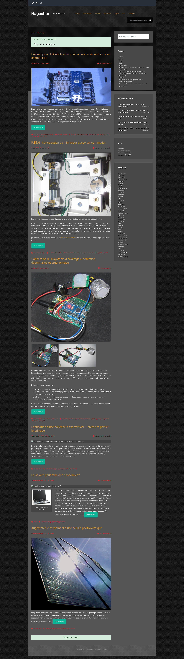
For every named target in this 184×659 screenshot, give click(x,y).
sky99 (47, 63)
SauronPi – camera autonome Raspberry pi (132, 73)
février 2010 (121, 248)
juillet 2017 (121, 182)
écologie (48, 628)
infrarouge (96, 134)
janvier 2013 (121, 234)
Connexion (121, 148)
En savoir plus (38, 127)
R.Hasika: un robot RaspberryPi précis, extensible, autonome (131, 81)
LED (108, 134)
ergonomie (106, 419)
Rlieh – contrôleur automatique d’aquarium (132, 71)
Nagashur (40, 13)
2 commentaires (106, 268)
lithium (102, 253)
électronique (49, 134)
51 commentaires (105, 63)
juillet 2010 (121, 246)
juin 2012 (120, 242)
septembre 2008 (122, 256)
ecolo (40, 469)
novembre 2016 (122, 188)
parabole (58, 628)
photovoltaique (56, 522)
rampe (44, 136)
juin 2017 (120, 184)
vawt (72, 469)
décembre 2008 (122, 252)
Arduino (36, 134)
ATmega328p (58, 253)
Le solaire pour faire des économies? (55, 475)
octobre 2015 (121, 211)
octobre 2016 (121, 190)
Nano (37, 136)
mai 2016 (120, 198)
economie (85, 134)
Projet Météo (123, 65)
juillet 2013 (121, 225)
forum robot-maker (68, 238)
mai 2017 (120, 186)
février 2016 (121, 205)
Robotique (121, 77)
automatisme (66, 419)
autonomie (66, 253)
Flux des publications (124, 151)
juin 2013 (120, 227)
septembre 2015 (122, 213)
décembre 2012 (122, 236)
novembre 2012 (122, 238)
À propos (120, 57)
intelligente (103, 134)
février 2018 (121, 177)
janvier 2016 (121, 207)
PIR (41, 136)
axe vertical (49, 469)
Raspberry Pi (122, 75)
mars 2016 (121, 202)
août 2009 (121, 250)
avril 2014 (121, 221)
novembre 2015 (122, 209)
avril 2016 (121, 200)
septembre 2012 (122, 240)
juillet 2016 (121, 194)
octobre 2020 (121, 173)
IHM (32, 421)
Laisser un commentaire (103, 148)
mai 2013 (120, 229)
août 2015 (121, 215)
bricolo (41, 419)
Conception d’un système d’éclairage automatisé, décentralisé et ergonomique (63, 260)
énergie (90, 134)
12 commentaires (105, 533)
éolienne (60, 469)
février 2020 (121, 175)
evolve (78, 649)
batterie (71, 253)
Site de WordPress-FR (124, 155)
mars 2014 (121, 223)
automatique (66, 134)
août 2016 (121, 192)
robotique (42, 253)
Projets (120, 63)
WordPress (104, 649)
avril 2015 (121, 217)
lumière (33, 136)
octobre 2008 (121, 254)
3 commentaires (106, 480)
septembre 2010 (122, 244)
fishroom (120, 61)
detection (73, 134)
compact (76, 253)
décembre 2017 (122, 180)
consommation (84, 253)
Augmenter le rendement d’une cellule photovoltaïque (66, 528)
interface (36, 421)
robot (106, 253)
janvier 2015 (121, 219)
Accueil (33, 33)
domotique (42, 134)
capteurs (72, 419)
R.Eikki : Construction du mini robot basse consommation (68, 142)
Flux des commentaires (125, 153)
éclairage (79, 134)
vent (75, 469)
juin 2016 (120, 196)
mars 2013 (121, 231)
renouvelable (66, 469)
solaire (63, 522)
